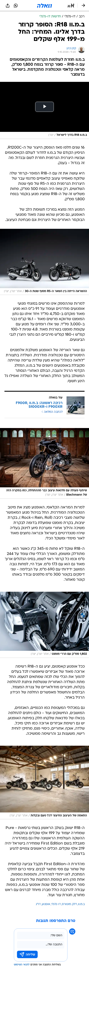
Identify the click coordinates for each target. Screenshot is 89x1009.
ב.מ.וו (81, 904)
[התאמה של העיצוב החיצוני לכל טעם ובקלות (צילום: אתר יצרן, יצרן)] (44, 782)
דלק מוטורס (69, 904)
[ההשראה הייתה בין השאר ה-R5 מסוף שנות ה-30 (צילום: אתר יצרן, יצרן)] (44, 262)
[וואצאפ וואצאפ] (16, 6)
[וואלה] (44, 6)
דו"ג (38, 904)
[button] (71, 5)
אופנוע (46, 904)
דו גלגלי (56, 904)
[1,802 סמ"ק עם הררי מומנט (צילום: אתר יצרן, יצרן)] (44, 625)
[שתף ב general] (7, 5)
